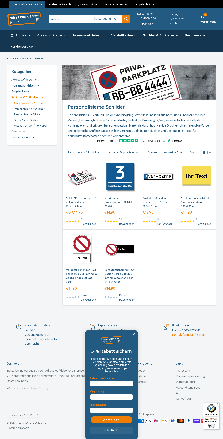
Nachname (98, 405)
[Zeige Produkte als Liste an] (209, 152)
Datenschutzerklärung (190, 376)
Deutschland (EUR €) (20, 414)
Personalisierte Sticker (27, 114)
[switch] (211, 426)
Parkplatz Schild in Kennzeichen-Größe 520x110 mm (155, 202)
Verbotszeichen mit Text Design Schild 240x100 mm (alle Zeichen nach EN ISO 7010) (119, 276)
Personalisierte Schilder (30, 58)
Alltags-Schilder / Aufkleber (30, 125)
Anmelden (111, 420)
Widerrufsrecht (185, 382)
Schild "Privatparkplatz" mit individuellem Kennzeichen (81, 202)
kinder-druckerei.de (60, 4)
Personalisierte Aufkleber (29, 108)
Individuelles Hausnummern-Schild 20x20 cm (118, 202)
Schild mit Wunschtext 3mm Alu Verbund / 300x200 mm (195, 202)
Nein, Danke (112, 430)
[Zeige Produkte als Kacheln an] (203, 152)
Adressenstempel (135, 382)
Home (10, 58)
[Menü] (217, 404)
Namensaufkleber (23, 85)
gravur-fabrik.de (87, 4)
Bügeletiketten (21, 91)
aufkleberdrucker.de (115, 4)
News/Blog (183, 399)
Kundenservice (21, 137)
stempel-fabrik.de (144, 4)
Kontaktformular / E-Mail (188, 334)
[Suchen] (126, 19)
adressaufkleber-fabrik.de (27, 4)
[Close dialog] (134, 334)
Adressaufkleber (22, 79)
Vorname (97, 391)
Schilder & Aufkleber (25, 97)
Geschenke (18, 131)
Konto (174, 23)
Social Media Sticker (26, 120)
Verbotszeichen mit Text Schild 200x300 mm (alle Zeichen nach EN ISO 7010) (81, 276)
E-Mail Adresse (102, 378)
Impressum (183, 370)
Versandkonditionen (189, 387)
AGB (179, 393)
